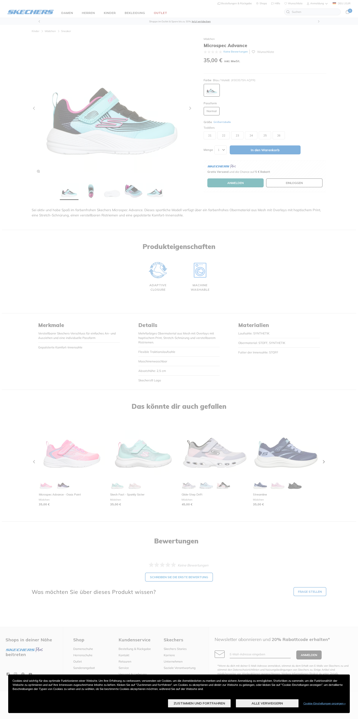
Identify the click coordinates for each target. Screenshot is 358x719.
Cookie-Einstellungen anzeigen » (324, 703)
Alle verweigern (267, 703)
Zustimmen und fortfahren (199, 703)
